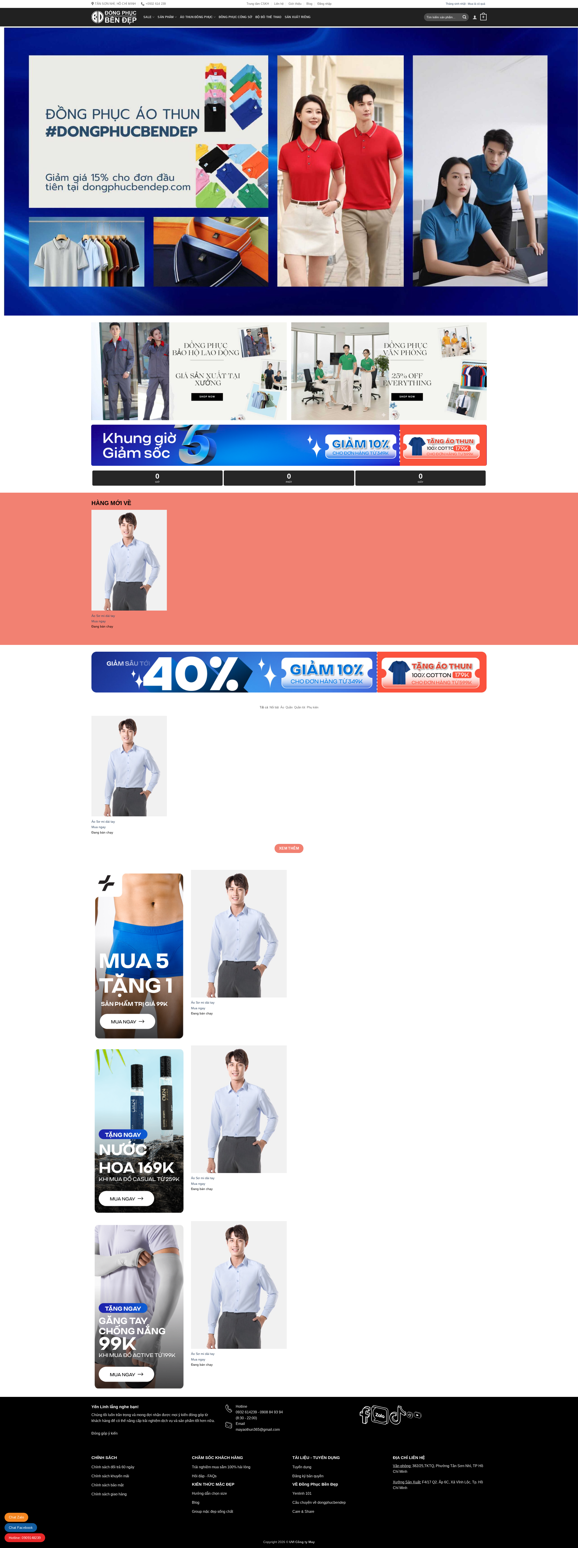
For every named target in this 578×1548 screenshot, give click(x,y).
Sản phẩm (166, 17)
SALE (147, 17)
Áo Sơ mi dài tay (103, 616)
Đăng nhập (324, 3)
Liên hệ (279, 3)
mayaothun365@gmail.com (258, 1429)
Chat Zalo (16, 1517)
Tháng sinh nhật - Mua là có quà (466, 3)
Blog (309, 3)
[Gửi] (464, 17)
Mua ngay (98, 621)
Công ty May (305, 1542)
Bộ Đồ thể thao (268, 17)
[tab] (264, 707)
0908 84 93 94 (271, 1412)
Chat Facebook (21, 1527)
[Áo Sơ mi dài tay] (129, 560)
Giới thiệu (295, 3)
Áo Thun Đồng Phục (196, 17)
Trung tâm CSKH (258, 3)
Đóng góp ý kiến (104, 1433)
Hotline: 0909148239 (25, 1538)
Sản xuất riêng (298, 17)
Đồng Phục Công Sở (235, 17)
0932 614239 (246, 1412)
